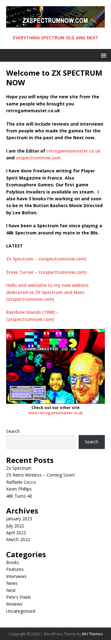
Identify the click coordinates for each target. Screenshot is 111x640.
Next (11, 590)
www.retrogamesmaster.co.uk (55, 413)
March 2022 (18, 539)
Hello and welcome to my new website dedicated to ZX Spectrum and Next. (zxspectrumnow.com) (47, 292)
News (12, 583)
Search (13, 431)
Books (12, 562)
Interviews (16, 576)
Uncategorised (20, 611)
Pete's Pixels (18, 597)
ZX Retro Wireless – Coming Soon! (40, 475)
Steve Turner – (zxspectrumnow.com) (46, 272)
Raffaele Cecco (21, 482)
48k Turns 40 (19, 496)
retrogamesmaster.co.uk (74, 151)
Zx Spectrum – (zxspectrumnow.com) (46, 259)
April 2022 (16, 533)
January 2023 (19, 519)
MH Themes (92, 634)
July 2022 (15, 526)
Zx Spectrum (18, 468)
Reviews (14, 604)
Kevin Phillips (19, 489)
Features (15, 569)
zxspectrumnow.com (38, 158)
